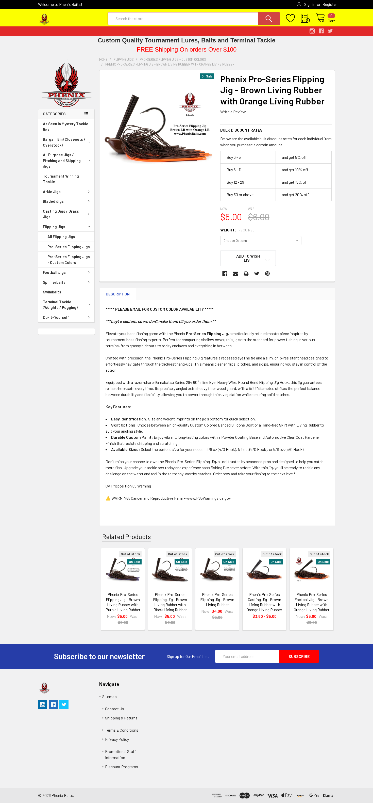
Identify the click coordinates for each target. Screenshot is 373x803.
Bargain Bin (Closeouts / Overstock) (64, 142)
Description (118, 294)
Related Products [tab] (126, 536)
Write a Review (233, 111)
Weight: (237, 229)
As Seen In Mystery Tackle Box (65, 126)
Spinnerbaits (54, 282)
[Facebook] (224, 273)
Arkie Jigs (52, 191)
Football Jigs (54, 272)
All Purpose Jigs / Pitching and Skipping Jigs (62, 160)
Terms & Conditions (121, 730)
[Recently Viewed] (308, 18)
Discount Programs (121, 766)
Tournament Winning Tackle (61, 179)
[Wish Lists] (293, 18)
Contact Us (114, 708)
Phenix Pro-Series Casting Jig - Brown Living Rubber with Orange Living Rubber (264, 602)
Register (330, 4)
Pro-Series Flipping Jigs (68, 246)
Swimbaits (52, 292)
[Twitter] (256, 273)
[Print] (246, 273)
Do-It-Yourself (56, 317)
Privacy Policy (117, 739)
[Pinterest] (267, 273)
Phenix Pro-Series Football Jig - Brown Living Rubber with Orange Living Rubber (311, 602)
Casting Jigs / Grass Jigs (61, 214)
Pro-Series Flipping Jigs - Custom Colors (68, 259)
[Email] (235, 273)
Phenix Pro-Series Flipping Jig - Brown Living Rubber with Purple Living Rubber (123, 602)
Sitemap (109, 696)
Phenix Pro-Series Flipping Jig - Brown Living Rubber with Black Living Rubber (170, 602)
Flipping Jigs (54, 226)
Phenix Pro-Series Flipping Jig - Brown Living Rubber (217, 599)
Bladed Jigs (53, 201)
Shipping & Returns (121, 717)
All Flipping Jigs (61, 236)
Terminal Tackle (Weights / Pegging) (60, 305)
